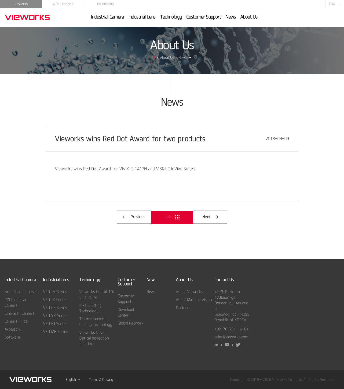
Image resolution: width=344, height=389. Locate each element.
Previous (138, 217)
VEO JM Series (55, 292)
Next (206, 217)
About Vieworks (189, 292)
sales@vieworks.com (231, 337)
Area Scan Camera (20, 292)
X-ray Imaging (63, 4)
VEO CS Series (55, 308)
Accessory (13, 329)
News (231, 17)
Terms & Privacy (101, 379)
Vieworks (21, 4)
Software (12, 337)
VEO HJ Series (54, 324)
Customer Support (203, 17)
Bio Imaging (105, 4)
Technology (171, 17)
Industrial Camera (107, 17)
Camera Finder (17, 321)
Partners (183, 308)
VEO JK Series (54, 300)
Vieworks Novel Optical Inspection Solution (94, 338)
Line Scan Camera (19, 313)
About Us (248, 17)
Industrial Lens (142, 17)
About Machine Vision (194, 300)
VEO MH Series (55, 332)
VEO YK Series (55, 316)
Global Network (131, 323)
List (168, 217)
